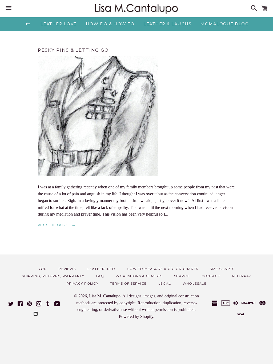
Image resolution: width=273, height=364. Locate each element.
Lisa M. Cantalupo (105, 296)
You (43, 269)
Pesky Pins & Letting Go (73, 50)
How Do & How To (110, 23)
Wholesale (195, 283)
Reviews (66, 269)
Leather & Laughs (167, 23)
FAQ (100, 276)
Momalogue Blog (224, 23)
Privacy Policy (82, 283)
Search (182, 276)
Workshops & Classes (139, 276)
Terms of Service (128, 283)
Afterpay (241, 276)
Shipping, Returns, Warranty (53, 276)
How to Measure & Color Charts (162, 269)
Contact (211, 276)
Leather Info (101, 269)
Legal (164, 283)
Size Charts (222, 269)
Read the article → (56, 225)
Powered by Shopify (136, 316)
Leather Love (59, 23)
